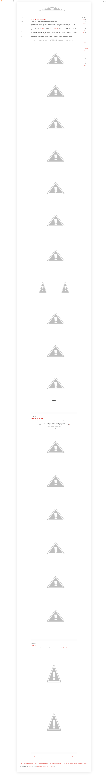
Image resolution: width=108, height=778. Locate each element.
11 (84, 39)
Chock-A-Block (66, 647)
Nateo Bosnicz (42, 28)
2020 (84, 23)
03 (84, 63)
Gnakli (51, 28)
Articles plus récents (34, 756)
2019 (84, 25)
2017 (84, 28)
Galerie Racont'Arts (41, 33)
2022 (84, 19)
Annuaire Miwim (46, 766)
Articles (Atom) (39, 758)
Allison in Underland (37, 418)
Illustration (30, 766)
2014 (84, 34)
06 (84, 58)
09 (84, 41)
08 (84, 42)
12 (84, 37)
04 (84, 61)
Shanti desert (34, 645)
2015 (84, 32)
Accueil (54, 756)
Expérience (71, 424)
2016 (84, 30)
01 (84, 67)
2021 (84, 21)
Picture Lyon (55, 28)
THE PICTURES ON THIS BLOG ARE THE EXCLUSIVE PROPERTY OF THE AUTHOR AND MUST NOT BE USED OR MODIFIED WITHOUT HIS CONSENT (55, 765)
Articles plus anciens (73, 756)
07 (84, 44)
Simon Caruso (69, 420)
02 (84, 65)
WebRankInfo (39, 766)
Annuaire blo (52, 766)
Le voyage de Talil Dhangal (38, 19)
